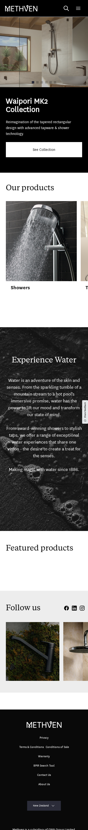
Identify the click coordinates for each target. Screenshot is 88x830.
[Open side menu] (78, 8)
